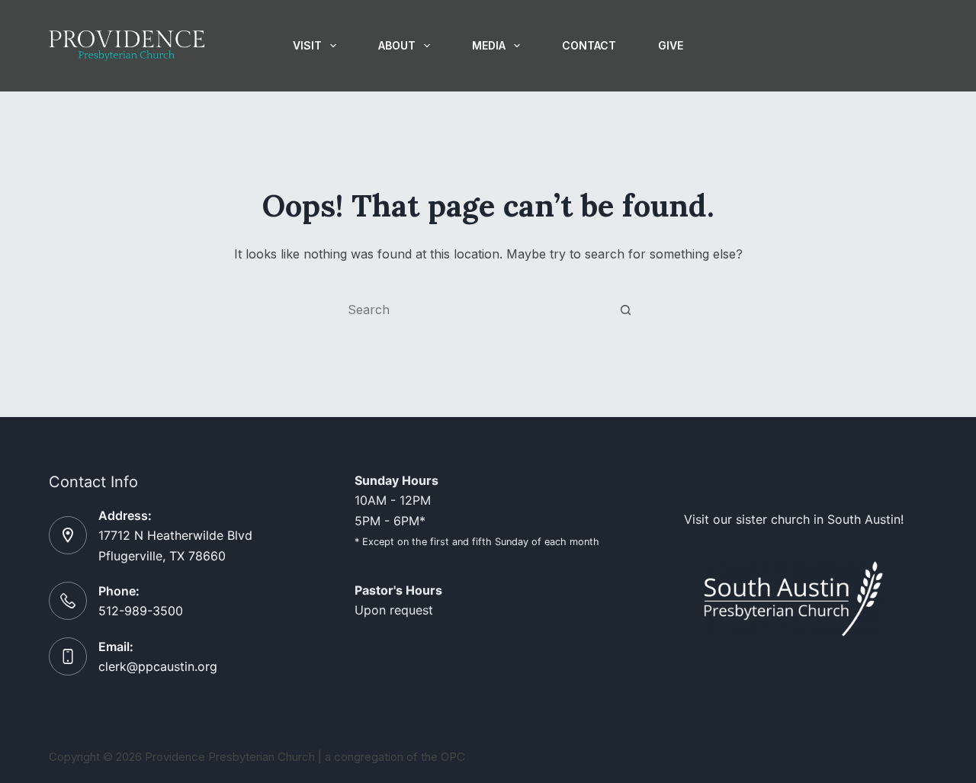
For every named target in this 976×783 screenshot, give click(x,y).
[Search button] (625, 309)
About (397, 45)
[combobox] (473, 309)
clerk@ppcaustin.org (157, 666)
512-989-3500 (140, 610)
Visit (307, 45)
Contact (589, 45)
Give (670, 45)
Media (489, 45)
